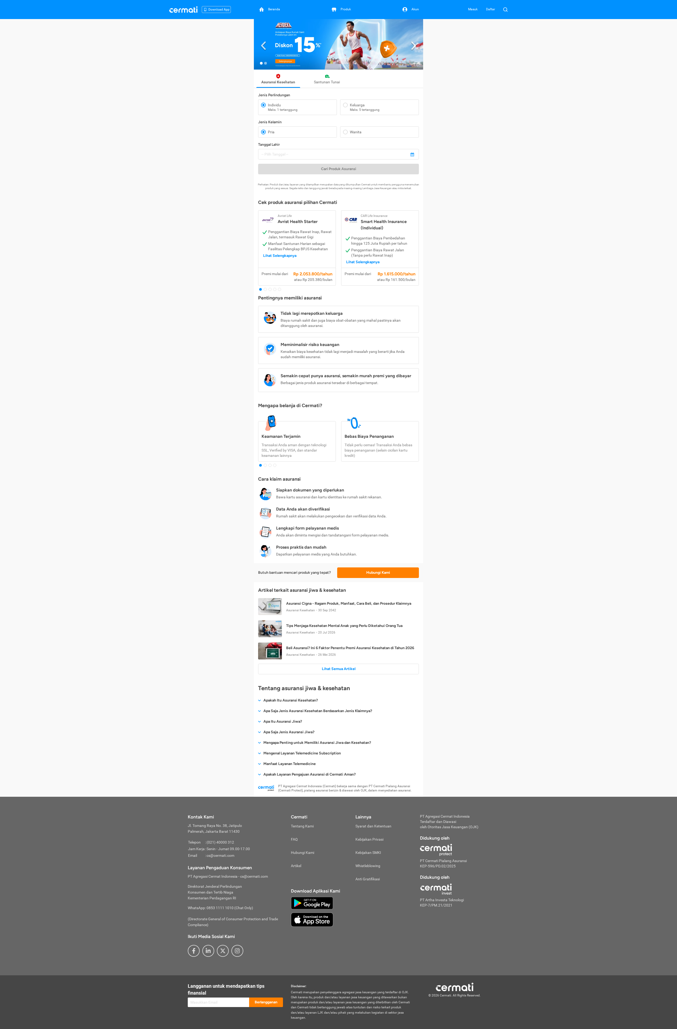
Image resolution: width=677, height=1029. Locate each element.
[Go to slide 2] (265, 63)
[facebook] (194, 951)
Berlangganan (266, 1002)
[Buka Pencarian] (505, 9)
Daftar (490, 9)
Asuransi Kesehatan (278, 82)
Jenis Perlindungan (274, 95)
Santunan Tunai (327, 82)
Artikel (296, 866)
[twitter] (223, 951)
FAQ (294, 839)
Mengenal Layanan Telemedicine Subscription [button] (302, 753)
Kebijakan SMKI (368, 852)
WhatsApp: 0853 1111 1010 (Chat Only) (220, 908)
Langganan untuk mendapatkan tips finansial (226, 989)
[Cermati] (454, 986)
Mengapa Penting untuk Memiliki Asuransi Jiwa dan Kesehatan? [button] (317, 742)
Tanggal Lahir (269, 144)
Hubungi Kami (378, 572)
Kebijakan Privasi (369, 839)
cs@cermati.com (220, 855)
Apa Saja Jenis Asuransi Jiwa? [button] (288, 732)
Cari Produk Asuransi (338, 169)
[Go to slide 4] (274, 289)
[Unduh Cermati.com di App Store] (312, 919)
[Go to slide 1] (261, 63)
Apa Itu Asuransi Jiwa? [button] (282, 721)
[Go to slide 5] (279, 289)
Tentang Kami (302, 826)
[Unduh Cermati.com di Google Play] (312, 903)
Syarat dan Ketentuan (373, 826)
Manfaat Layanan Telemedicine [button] (289, 764)
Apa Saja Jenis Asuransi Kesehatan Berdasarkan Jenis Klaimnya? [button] (317, 711)
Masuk (473, 9)
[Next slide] (413, 44)
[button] (338, 44)
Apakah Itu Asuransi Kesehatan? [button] (290, 700)
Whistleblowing (367, 866)
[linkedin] (208, 951)
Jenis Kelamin (270, 122)
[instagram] (237, 951)
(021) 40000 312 (220, 842)
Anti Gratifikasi (367, 879)
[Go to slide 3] (270, 289)
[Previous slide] (263, 44)
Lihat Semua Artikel (338, 669)
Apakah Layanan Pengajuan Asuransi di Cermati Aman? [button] (309, 774)
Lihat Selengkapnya (279, 255)
